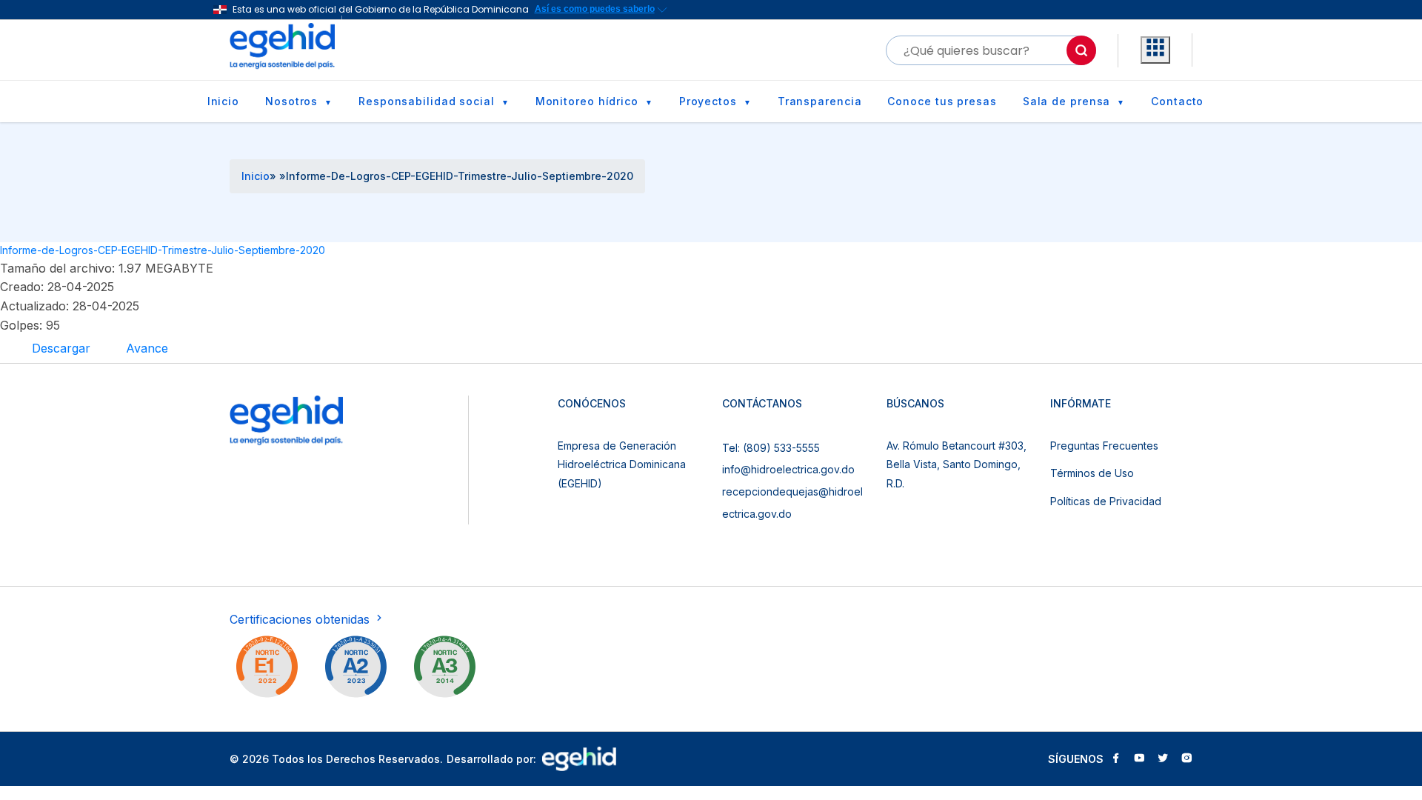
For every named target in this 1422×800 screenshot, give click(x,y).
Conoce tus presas (941, 101)
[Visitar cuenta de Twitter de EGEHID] (1163, 759)
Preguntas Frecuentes (1104, 445)
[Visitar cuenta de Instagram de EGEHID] (1186, 759)
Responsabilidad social (426, 101)
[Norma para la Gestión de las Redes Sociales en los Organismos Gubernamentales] (267, 670)
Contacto (1177, 101)
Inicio (223, 101)
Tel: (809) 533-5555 (771, 447)
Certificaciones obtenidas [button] (301, 619)
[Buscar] (1081, 50)
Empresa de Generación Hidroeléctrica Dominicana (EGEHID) (622, 464)
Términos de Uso (1092, 473)
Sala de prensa (1067, 101)
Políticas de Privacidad (1105, 501)
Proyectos (708, 101)
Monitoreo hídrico (586, 101)
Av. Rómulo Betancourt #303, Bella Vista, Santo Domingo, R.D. (957, 464)
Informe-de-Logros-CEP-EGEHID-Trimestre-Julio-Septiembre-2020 (162, 250)
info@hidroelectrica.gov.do (788, 469)
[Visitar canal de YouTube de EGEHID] (1139, 759)
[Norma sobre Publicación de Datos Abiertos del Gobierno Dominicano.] (444, 670)
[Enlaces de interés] (1155, 50)
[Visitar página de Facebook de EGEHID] (1115, 759)
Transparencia (820, 101)
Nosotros (291, 101)
